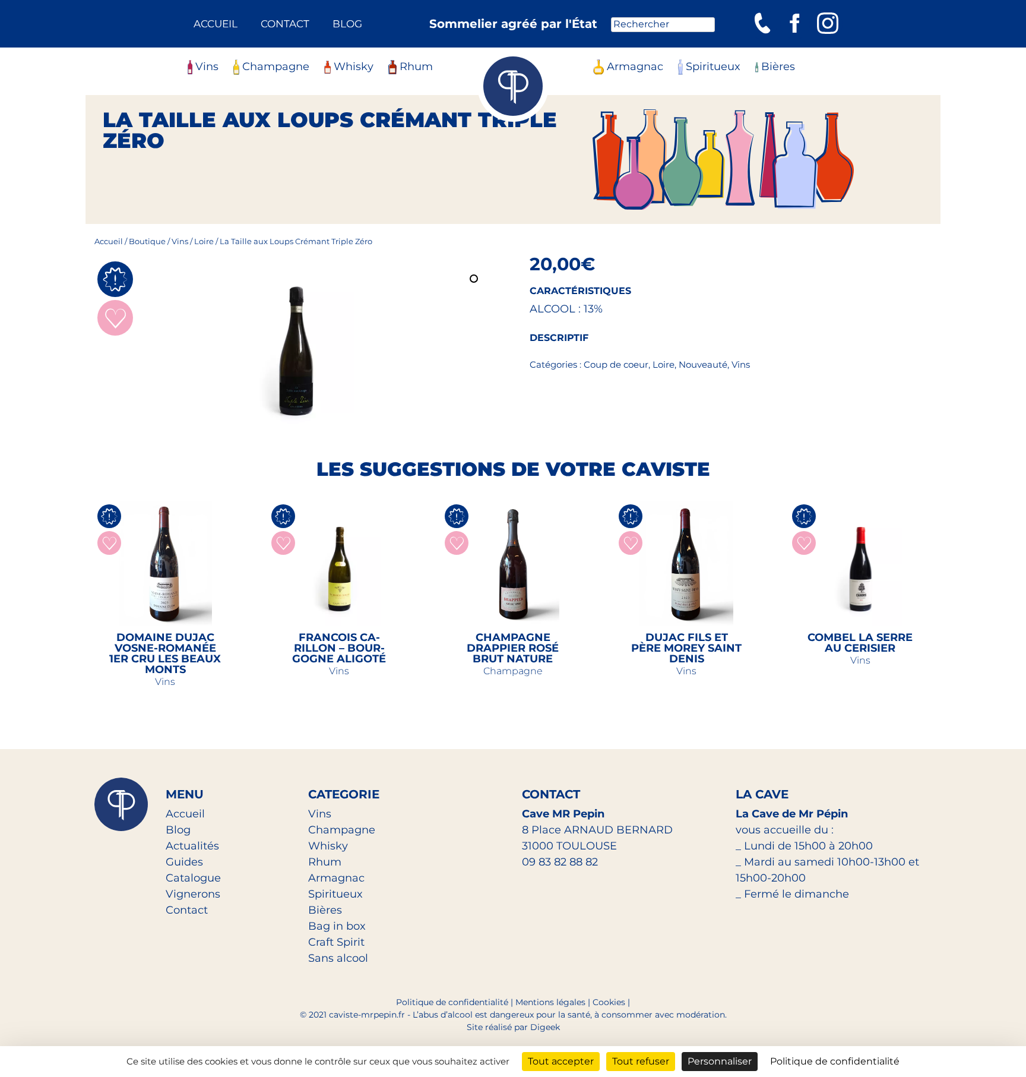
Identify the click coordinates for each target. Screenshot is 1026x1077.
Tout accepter (561, 1061)
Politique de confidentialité (452, 1002)
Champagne (275, 66)
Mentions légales (550, 1002)
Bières (778, 66)
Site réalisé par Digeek (513, 1027)
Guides (184, 861)
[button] (475, 279)
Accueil (216, 24)
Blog (347, 24)
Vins (206, 66)
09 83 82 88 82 (560, 861)
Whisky (353, 66)
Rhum (416, 66)
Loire (204, 241)
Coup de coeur (616, 364)
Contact (285, 24)
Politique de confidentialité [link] (835, 1061)
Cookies (609, 1002)
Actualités (192, 845)
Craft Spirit (336, 942)
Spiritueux (713, 66)
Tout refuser (640, 1061)
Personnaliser (720, 1061)
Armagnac (635, 66)
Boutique (147, 241)
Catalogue (193, 878)
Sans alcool (338, 958)
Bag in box (337, 926)
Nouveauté (703, 364)
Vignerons (193, 894)
